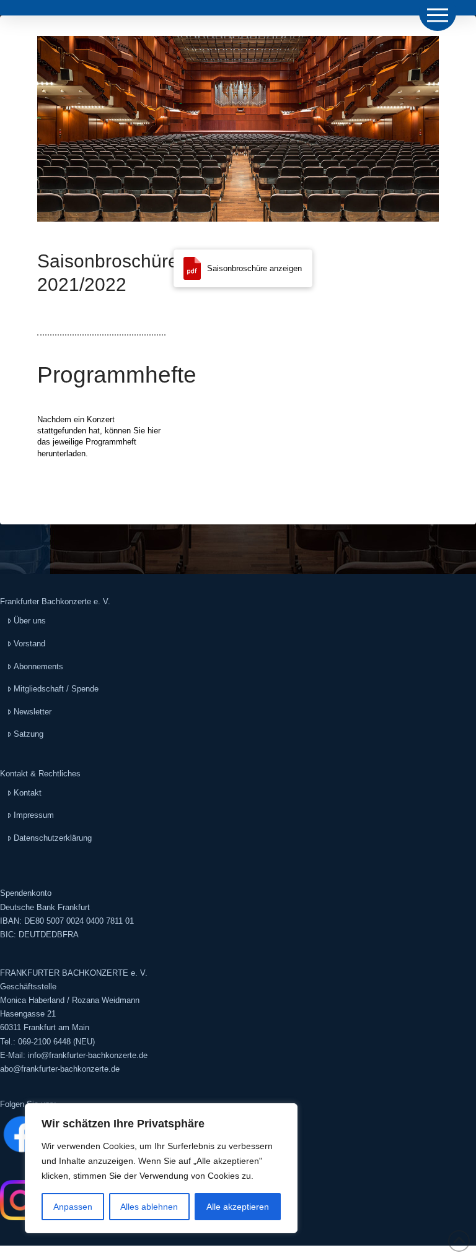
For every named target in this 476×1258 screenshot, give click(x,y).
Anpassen (72, 1207)
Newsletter (32, 711)
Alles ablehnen (149, 1207)
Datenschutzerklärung (53, 838)
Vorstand (29, 643)
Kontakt (28, 792)
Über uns (30, 620)
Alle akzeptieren (237, 1207)
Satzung (28, 734)
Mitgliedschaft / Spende (56, 688)
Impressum (34, 815)
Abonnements (38, 666)
